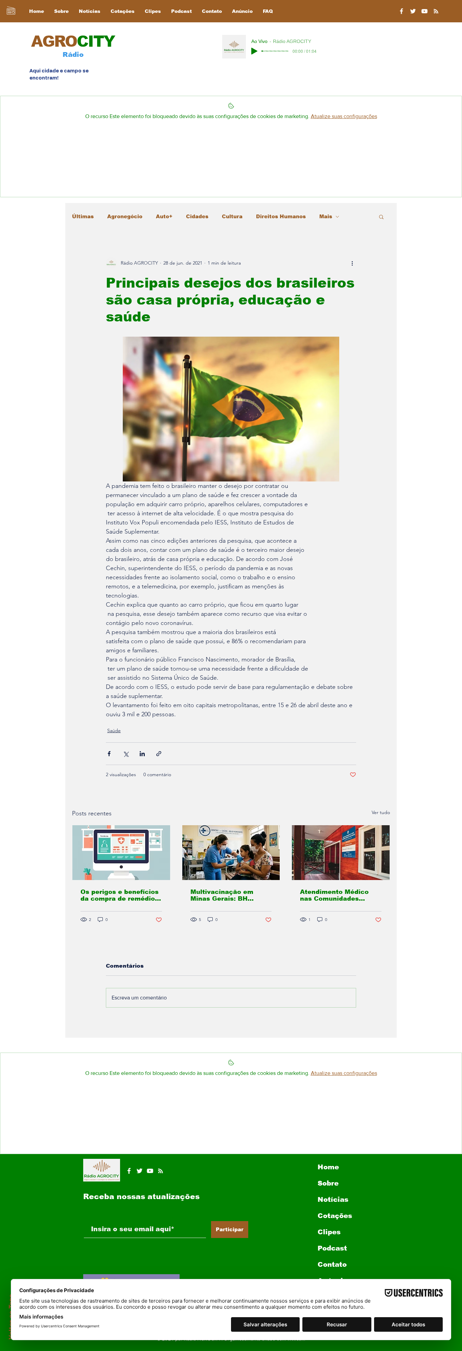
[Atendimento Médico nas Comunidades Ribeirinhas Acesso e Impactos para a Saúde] (341, 852)
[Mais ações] (352, 263)
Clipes (329, 1232)
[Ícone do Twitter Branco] (139, 1171)
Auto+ (164, 216)
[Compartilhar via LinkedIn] (142, 753)
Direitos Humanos (281, 216)
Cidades (197, 216)
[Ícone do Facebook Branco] (129, 1171)
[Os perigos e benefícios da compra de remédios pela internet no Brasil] (121, 852)
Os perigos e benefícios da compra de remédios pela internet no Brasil (119, 895)
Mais (325, 216)
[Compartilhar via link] (159, 753)
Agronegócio (124, 216)
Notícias (333, 1199)
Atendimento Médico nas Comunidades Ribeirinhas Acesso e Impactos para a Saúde (338, 895)
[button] (381, 216)
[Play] (254, 51)
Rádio (73, 54)
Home (328, 1167)
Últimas (83, 216)
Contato (332, 1264)
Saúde (114, 730)
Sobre (328, 1183)
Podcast (332, 1248)
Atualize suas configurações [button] (344, 116)
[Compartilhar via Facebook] (109, 753)
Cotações (335, 1215)
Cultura (232, 216)
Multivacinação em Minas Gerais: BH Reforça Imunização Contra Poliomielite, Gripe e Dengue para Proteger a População (226, 895)
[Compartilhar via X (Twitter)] (125, 753)
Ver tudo (381, 812)
